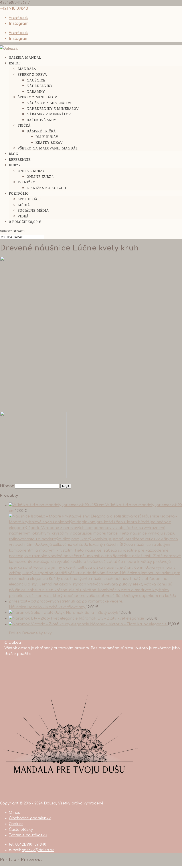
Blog (13, 153)
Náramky (36, 91)
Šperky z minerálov (37, 96)
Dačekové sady (41, 119)
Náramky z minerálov (49, 113)
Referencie (20, 159)
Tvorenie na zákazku (28, 835)
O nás (14, 813)
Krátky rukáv (49, 142)
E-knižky (26, 181)
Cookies (16, 824)
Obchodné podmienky (30, 818)
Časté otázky (21, 830)
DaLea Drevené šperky (30, 633)
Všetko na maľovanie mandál (48, 148)
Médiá (24, 204)
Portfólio (19, 193)
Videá (23, 216)
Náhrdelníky (40, 85)
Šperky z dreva (32, 74)
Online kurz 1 (40, 176)
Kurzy (15, 164)
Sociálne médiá (33, 210)
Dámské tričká (41, 131)
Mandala (27, 68)
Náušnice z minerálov (49, 102)
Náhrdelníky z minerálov (53, 108)
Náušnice (36, 80)
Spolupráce (29, 198)
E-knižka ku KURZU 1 (46, 187)
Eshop (15, 63)
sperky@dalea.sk (38, 850)
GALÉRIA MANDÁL (25, 57)
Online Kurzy (31, 170)
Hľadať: (7, 486)
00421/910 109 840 (30, 845)
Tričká (24, 125)
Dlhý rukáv (47, 136)
